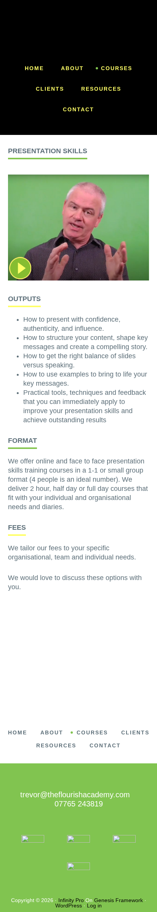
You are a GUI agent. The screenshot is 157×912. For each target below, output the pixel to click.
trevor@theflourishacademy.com (75, 794)
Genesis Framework (118, 900)
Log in (94, 905)
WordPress (68, 905)
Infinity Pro (71, 900)
